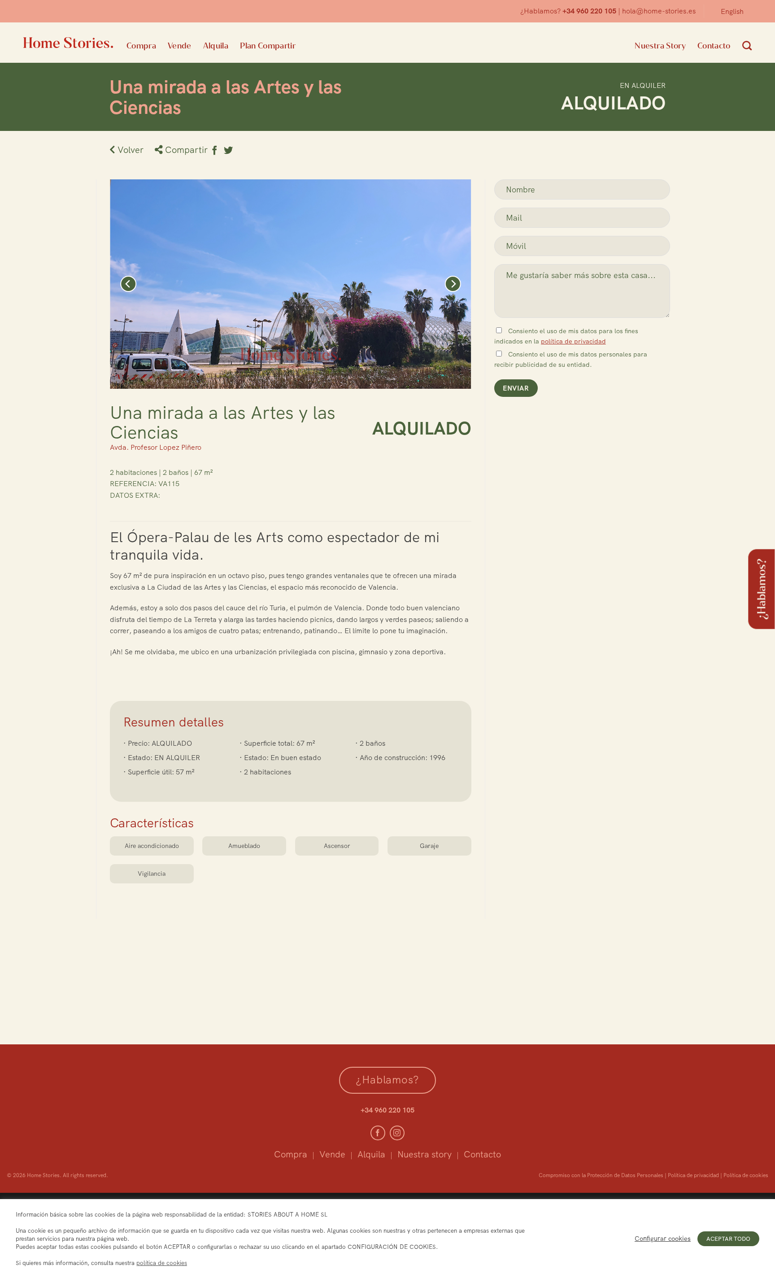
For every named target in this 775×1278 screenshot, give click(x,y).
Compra (141, 45)
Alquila (215, 45)
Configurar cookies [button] (663, 1239)
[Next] (452, 284)
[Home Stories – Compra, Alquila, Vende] (68, 42)
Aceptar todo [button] (728, 1238)
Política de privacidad (693, 1175)
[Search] (747, 45)
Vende (180, 45)
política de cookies (161, 1262)
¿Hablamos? (761, 588)
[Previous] (128, 284)
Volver (129, 149)
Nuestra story (424, 1154)
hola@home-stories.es (659, 10)
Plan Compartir (268, 45)
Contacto (714, 45)
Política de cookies (745, 1175)
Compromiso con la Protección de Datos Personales (601, 1175)
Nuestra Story (660, 45)
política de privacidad (573, 341)
